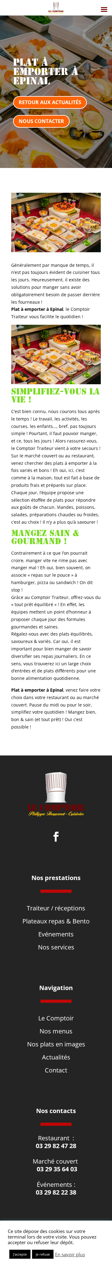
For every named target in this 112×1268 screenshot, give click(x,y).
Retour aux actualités (50, 102)
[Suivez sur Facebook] (56, 837)
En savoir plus (70, 1254)
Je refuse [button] (43, 1254)
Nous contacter (41, 121)
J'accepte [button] (20, 1254)
